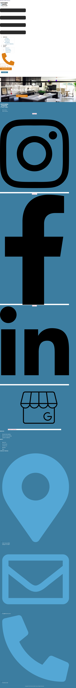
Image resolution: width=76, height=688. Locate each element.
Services (5, 37)
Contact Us (7, 52)
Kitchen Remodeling (7, 39)
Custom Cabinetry (9, 43)
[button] (13, 21)
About (4, 46)
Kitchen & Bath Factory (5, 0)
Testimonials (8, 50)
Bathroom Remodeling (7, 42)
